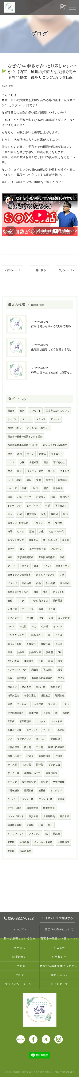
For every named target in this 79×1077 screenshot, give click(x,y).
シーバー (12, 799)
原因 (10, 514)
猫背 (10, 496)
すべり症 (12, 781)
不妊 (41, 609)
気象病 (66, 712)
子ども (66, 704)
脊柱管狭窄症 (29, 781)
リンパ (47, 566)
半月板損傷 (13, 790)
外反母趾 (64, 816)
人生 (41, 531)
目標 (61, 574)
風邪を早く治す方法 (18, 522)
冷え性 (23, 626)
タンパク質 (13, 660)
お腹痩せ (41, 496)
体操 (48, 505)
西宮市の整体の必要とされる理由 (25, 436)
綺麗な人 (65, 496)
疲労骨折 (33, 816)
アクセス (55, 419)
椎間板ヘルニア (32, 773)
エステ (11, 462)
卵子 (50, 824)
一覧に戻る (39, 270)
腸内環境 (57, 600)
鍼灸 (43, 514)
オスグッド (56, 790)
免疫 (45, 591)
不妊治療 (26, 583)
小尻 (22, 462)
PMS (41, 617)
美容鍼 (30, 824)
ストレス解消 (14, 479)
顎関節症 (59, 695)
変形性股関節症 (25, 557)
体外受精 (50, 583)
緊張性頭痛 (44, 755)
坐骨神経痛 (58, 781)
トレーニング (14, 505)
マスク (20, 600)
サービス (12, 419)
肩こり (51, 609)
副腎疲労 (22, 678)
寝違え (30, 755)
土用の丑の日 (36, 635)
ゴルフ (35, 488)
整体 (22, 410)
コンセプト (35, 410)
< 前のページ (12, 270)
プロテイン (56, 548)
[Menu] (72, 7)
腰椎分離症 (51, 773)
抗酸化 (34, 669)
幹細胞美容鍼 (14, 824)
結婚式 (42, 453)
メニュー (26, 419)
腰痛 (10, 453)
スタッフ (41, 419)
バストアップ (24, 496)
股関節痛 (28, 790)
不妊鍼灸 (47, 669)
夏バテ (11, 548)
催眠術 (54, 514)
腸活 (60, 669)
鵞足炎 (61, 799)
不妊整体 (31, 643)
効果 (19, 514)
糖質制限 (31, 514)
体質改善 (28, 660)
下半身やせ (59, 462)
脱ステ (25, 566)
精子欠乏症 (13, 695)
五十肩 (39, 747)
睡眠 (10, 678)
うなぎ (58, 635)
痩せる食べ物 (50, 540)
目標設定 (62, 479)
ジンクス (41, 721)
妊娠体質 (45, 643)
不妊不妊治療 (14, 730)
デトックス (27, 609)
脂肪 (46, 488)
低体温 (44, 626)
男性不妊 (65, 583)
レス (10, 738)
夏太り (65, 540)
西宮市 (11, 410)
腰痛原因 (33, 540)
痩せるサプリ (63, 566)
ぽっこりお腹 (14, 643)
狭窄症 (44, 781)
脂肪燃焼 (58, 488)
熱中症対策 (35, 652)
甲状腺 (11, 850)
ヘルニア (12, 488)
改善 (19, 453)
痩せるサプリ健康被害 (19, 574)
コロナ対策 (64, 617)
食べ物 (58, 522)
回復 (35, 591)
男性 (10, 652)
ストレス (65, 471)
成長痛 (42, 790)
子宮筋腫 (55, 738)
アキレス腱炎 (14, 807)
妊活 (38, 583)
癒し (29, 479)
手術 (24, 488)
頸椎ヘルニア (14, 755)
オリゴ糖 (12, 609)
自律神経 (33, 712)
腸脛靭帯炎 (32, 807)
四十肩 (27, 747)
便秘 (10, 600)
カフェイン (32, 730)
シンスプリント (16, 816)
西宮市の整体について (57, 410)
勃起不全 (12, 686)
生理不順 (24, 842)
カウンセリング (16, 540)
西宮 (46, 462)
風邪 (65, 514)
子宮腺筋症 (63, 842)
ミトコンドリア (16, 833)
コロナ (11, 626)
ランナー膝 (27, 799)
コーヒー (47, 730)
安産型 (49, 652)
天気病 (11, 721)
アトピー (12, 566)
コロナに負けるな (38, 600)
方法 (10, 471)
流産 (10, 704)
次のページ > (66, 270)
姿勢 (38, 479)
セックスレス (24, 738)
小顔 (41, 824)
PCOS (61, 678)
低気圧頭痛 (25, 721)
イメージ (12, 583)
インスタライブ (16, 635)
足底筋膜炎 (49, 816)
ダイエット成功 (35, 471)
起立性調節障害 (16, 712)
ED (59, 652)
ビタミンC (58, 591)
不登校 (46, 712)
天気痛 (56, 833)
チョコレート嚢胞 (43, 842)
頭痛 (31, 531)
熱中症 (20, 652)
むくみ (20, 531)
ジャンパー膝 (45, 799)
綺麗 (53, 496)
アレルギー (23, 704)
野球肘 (39, 764)
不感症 (61, 730)
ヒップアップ (33, 505)
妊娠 (41, 660)
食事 (36, 566)
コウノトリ (56, 721)
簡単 (19, 471)
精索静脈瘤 (25, 850)
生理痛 (30, 617)
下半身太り (61, 505)
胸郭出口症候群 (56, 747)
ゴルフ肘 (26, 764)
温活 (50, 660)
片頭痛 (58, 755)
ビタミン (38, 522)
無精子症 (41, 686)
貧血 (50, 617)
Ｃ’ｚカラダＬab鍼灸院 (55, 445)
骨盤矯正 (34, 462)
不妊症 (58, 643)
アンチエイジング (17, 669)
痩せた (49, 479)
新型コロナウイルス (18, 591)
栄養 (60, 660)
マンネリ (53, 704)
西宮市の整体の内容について (23, 445)
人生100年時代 (56, 531)
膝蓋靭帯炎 (49, 807)
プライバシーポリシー (38, 427)
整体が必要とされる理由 (20, 938)
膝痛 (10, 557)
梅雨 (10, 531)
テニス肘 (12, 764)
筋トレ (30, 453)
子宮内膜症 (13, 747)
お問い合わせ (14, 427)
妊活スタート (14, 617)
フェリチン (34, 833)
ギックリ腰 (54, 764)
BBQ (22, 548)
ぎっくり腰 (13, 773)
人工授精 (38, 704)
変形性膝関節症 (47, 557)
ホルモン (41, 738)
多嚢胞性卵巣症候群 (42, 678)
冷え (34, 626)
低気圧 (11, 842)
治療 (62, 557)
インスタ (58, 626)
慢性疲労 (45, 695)
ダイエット (57, 453)
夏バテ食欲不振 (37, 548)
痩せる (51, 471)
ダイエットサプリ (45, 574)
